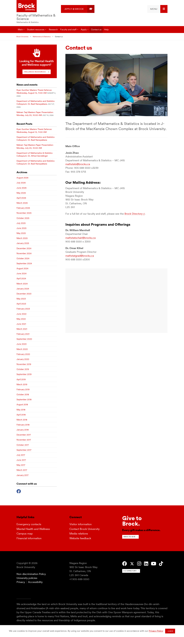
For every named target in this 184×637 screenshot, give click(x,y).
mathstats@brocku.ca (77, 164)
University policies (27, 578)
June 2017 (21, 460)
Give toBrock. (132, 521)
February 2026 (23, 208)
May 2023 (21, 298)
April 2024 (21, 278)
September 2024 (24, 263)
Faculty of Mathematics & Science (36, 17)
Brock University (22, 37)
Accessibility (35, 582)
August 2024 (22, 268)
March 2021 (22, 329)
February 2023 (23, 308)
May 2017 (21, 465)
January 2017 (22, 475)
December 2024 (24, 248)
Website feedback (80, 538)
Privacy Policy (156, 631)
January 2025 (23, 243)
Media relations (78, 533)
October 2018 (23, 394)
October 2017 (23, 445)
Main (20, 29)
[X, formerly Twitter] (132, 564)
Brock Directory (133, 213)
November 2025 (24, 213)
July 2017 (21, 455)
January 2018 (23, 429)
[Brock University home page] (27, 6)
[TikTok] (161, 563)
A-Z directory (130, 571)
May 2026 (21, 193)
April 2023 (21, 303)
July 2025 (21, 223)
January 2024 (23, 288)
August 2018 (22, 404)
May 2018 (21, 409)
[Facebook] (19, 491)
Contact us (96, 29)
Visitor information (80, 524)
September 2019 (24, 374)
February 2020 (23, 354)
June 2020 (22, 344)
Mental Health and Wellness (33, 529)
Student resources (35, 29)
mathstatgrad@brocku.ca (79, 255)
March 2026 (22, 203)
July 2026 (21, 182)
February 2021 (23, 334)
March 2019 (22, 384)
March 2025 (22, 238)
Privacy (21, 582)
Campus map (25, 533)
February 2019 (23, 389)
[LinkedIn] (146, 563)
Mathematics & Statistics (28, 22)
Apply (84, 29)
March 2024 (22, 283)
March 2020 (22, 349)
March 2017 (22, 470)
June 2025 (21, 228)
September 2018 (24, 399)
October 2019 (23, 369)
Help (106, 29)
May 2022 (21, 319)
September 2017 (24, 450)
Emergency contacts (29, 524)
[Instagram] (139, 563)
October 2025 (23, 218)
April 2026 (21, 198)
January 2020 (23, 359)
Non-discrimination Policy (31, 573)
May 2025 (21, 233)
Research (53, 29)
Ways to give (129, 537)
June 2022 (21, 314)
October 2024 (23, 258)
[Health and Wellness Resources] (37, 77)
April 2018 (21, 414)
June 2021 (21, 324)
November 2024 (24, 253)
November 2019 (24, 364)
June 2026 (21, 188)
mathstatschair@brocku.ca (80, 237)
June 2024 (21, 273)
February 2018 (23, 424)
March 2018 (22, 419)
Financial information (29, 538)
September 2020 (24, 339)
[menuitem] (77, 9)
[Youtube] (153, 563)
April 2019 (21, 379)
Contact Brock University (84, 529)
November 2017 (24, 439)
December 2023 (24, 293)
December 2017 (24, 434)
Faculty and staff (68, 29)
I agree (170, 631)
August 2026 (22, 177)
